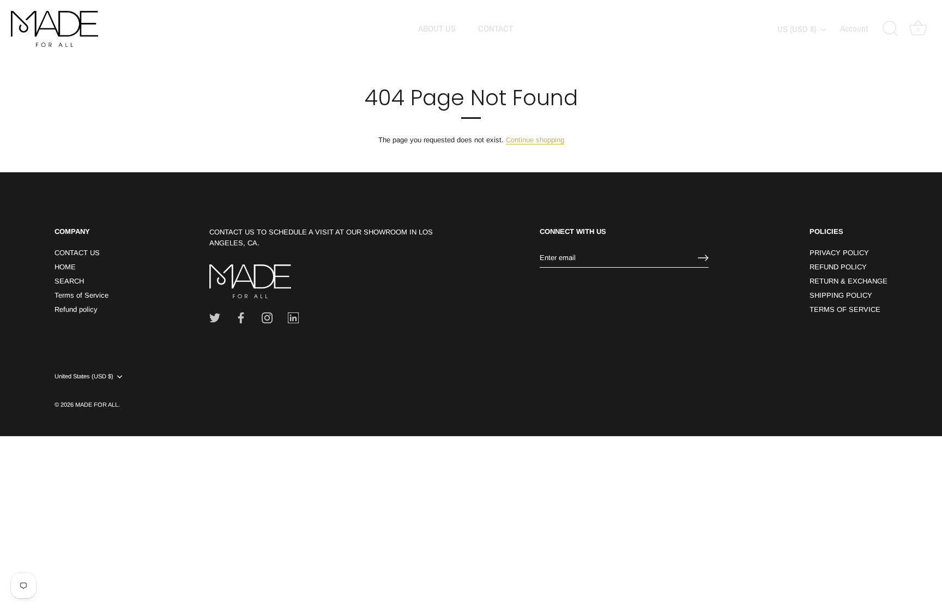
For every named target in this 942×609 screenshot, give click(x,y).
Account (854, 28)
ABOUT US (437, 28)
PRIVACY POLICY (839, 253)
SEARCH (69, 281)
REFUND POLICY (838, 267)
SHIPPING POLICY (841, 295)
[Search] (890, 29)
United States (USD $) (84, 376)
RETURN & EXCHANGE (848, 281)
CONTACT (495, 28)
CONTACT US (77, 253)
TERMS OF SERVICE (845, 309)
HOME (65, 267)
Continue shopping (535, 140)
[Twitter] (214, 317)
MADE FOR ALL (96, 404)
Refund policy (76, 309)
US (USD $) (796, 28)
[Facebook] (240, 317)
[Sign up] (703, 257)
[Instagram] (267, 317)
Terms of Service (81, 295)
